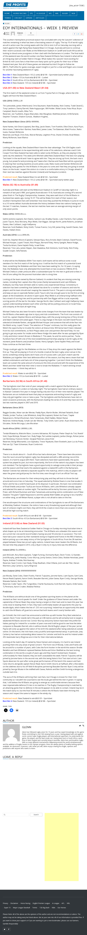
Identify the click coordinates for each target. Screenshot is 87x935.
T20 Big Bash (44, 907)
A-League (55, 903)
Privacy (5, 903)
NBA (53, 907)
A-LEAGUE (41, 13)
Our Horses (62, 907)
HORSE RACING (20, 13)
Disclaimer (14, 903)
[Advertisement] (62, 847)
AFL (50, 13)
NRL (57, 13)
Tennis (34, 907)
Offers (29, 18)
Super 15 (7, 907)
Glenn (20, 33)
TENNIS (8, 18)
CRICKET (18, 18)
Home (7, 13)
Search (36, 814)
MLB (73, 13)
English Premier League (41, 903)
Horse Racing (25, 903)
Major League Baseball (21, 907)
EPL (31, 13)
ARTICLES (40, 18)
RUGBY (65, 13)
